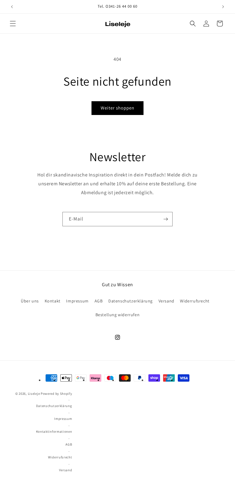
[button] (13, 23)
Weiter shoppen (117, 108)
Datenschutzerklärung (130, 301)
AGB (99, 301)
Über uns (30, 301)
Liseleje (34, 393)
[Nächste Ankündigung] (223, 6)
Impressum (77, 301)
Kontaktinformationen (54, 431)
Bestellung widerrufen (117, 314)
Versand (166, 301)
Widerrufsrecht (194, 301)
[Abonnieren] (165, 219)
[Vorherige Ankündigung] (12, 6)
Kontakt (53, 301)
